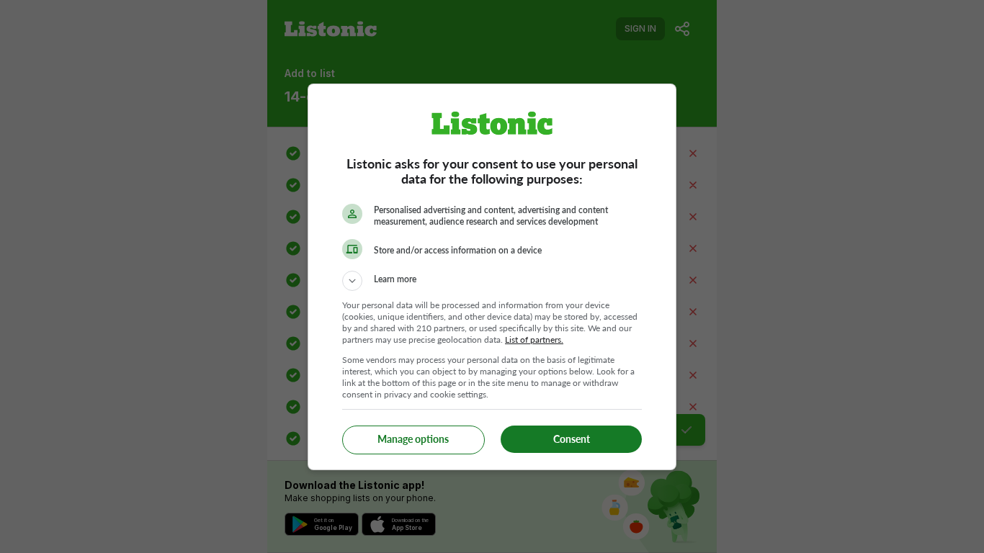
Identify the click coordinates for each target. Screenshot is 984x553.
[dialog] (492, 277)
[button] (492, 281)
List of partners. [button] (534, 339)
